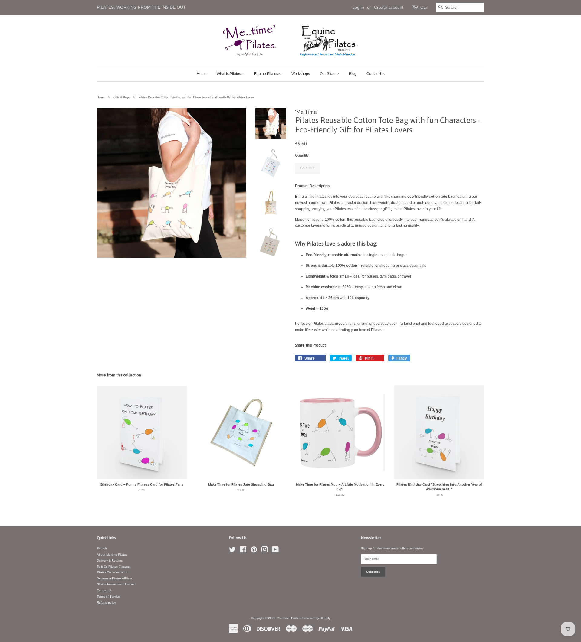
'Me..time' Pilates (288, 618)
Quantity (302, 155)
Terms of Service (108, 596)
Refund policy (106, 602)
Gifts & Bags (121, 97)
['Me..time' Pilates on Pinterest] (254, 551)
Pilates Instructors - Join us (115, 584)
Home (202, 74)
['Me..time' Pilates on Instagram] (264, 551)
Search (102, 548)
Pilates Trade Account (112, 572)
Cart (424, 7)
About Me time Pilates (112, 554)
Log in (358, 7)
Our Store (328, 74)
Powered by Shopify (316, 618)
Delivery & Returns (110, 560)
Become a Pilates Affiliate (114, 578)
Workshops (300, 74)
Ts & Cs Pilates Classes (113, 566)
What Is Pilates (229, 74)
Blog (352, 74)
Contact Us (375, 74)
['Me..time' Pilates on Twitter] (232, 551)
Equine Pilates (266, 74)
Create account (388, 7)
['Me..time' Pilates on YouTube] (275, 551)
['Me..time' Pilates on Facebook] (243, 551)
